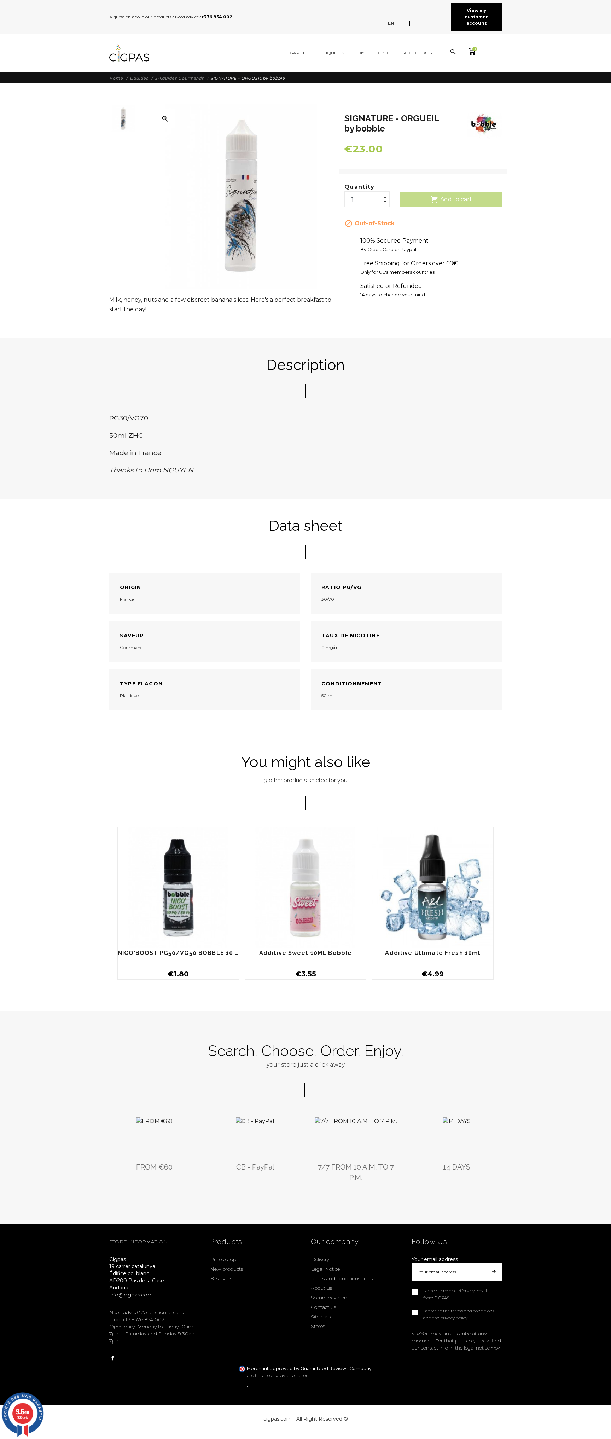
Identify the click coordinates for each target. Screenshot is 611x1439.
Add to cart (451, 199)
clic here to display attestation (278, 1375)
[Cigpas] (129, 53)
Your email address (435, 1259)
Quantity (359, 187)
